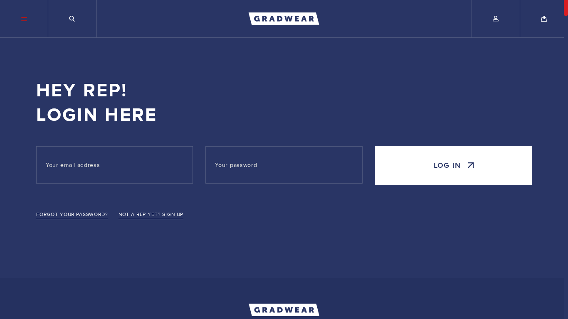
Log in (447, 165)
